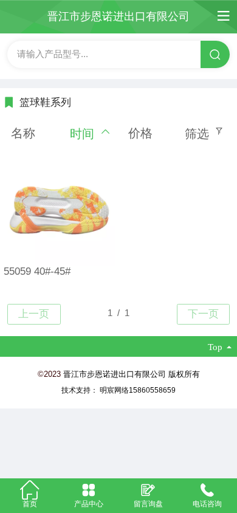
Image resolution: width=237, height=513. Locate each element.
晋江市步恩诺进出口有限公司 (118, 16)
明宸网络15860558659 (138, 390)
